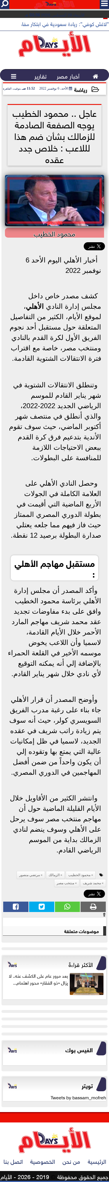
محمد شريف (92, 883)
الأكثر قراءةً (81, 964)
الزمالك (54, 875)
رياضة (80, 89)
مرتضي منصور (29, 875)
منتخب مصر (65, 883)
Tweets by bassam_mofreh (78, 1097)
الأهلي (35, 306)
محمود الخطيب (79, 875)
